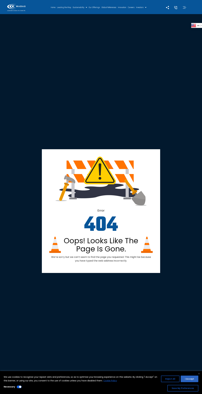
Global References (108, 7)
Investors (140, 7)
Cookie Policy (110, 380)
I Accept (189, 378)
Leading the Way (64, 7)
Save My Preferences (183, 388)
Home (53, 7)
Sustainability (78, 7)
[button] (80, 7)
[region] (101, 382)
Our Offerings (94, 7)
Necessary (9, 386)
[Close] (199, 373)
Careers (131, 7)
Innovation (122, 7)
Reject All (170, 378)
